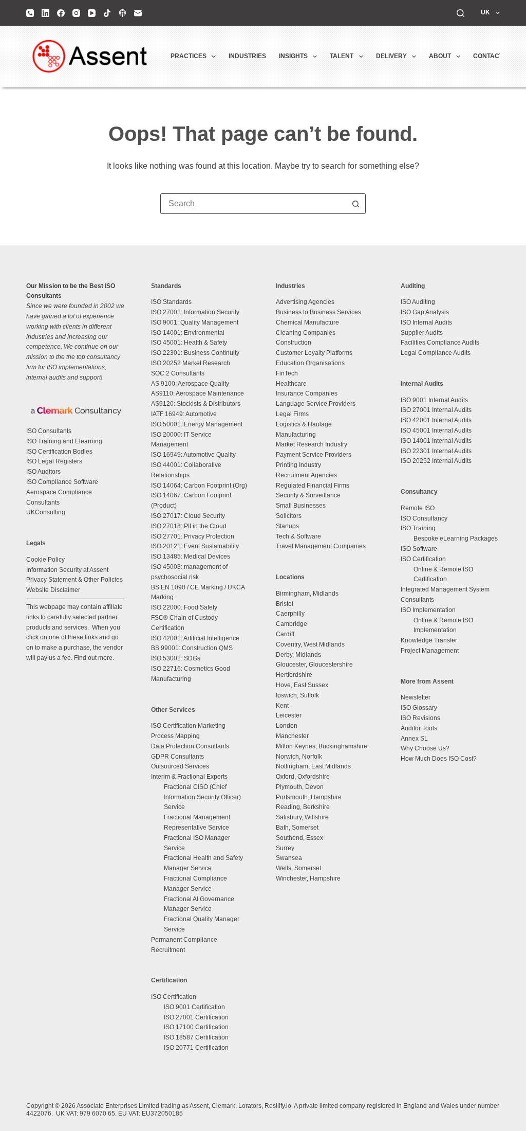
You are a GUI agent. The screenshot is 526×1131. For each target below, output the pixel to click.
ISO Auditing (418, 302)
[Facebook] (61, 13)
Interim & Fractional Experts (189, 776)
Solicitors (289, 515)
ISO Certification (173, 996)
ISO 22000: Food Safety (184, 607)
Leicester (289, 715)
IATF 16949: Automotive (184, 414)
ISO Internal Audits (426, 322)
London (286, 725)
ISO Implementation (428, 610)
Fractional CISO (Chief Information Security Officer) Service (202, 797)
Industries (247, 56)
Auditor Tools (419, 728)
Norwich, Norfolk (299, 756)
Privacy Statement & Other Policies (74, 579)
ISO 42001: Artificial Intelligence (195, 638)
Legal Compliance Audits (436, 352)
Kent (282, 705)
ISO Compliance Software (62, 482)
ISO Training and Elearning (64, 441)
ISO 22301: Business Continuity (195, 352)
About (440, 56)
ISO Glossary (419, 707)
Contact (488, 56)
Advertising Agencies (305, 302)
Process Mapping (175, 736)
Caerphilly (290, 613)
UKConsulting (45, 512)
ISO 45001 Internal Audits (436, 430)
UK (485, 12)
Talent (341, 56)
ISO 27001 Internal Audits (436, 410)
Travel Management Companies (321, 546)
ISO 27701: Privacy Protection (192, 536)
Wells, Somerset (298, 868)
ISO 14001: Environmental (187, 332)
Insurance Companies (306, 393)
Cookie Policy (45, 559)
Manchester (292, 736)
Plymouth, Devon (300, 787)
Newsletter (415, 697)
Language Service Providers (315, 403)
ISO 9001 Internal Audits (434, 400)
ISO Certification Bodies (59, 451)
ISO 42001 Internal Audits (436, 420)
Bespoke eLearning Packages (456, 538)
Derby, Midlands (298, 654)
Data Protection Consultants (190, 746)
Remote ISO (418, 508)
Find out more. (94, 657)
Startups (287, 526)
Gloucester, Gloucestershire (314, 664)
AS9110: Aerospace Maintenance (197, 393)
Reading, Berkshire (303, 807)
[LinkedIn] (45, 13)
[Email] (138, 13)
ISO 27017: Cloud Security (188, 515)
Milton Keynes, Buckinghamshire (321, 746)
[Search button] (355, 203)
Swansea (289, 857)
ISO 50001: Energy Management (196, 424)
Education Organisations (310, 363)
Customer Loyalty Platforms (314, 352)
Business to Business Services (318, 312)
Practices (188, 56)
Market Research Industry (311, 444)
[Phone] (30, 13)
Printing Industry (298, 465)
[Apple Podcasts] (122, 13)
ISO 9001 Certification (194, 1007)
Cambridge (291, 623)
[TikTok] (107, 13)
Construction (293, 342)
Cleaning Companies (305, 332)
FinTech (287, 373)
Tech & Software (298, 536)
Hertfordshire (294, 674)
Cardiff (285, 634)
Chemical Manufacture (307, 322)
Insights (293, 56)
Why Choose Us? (425, 748)
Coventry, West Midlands (310, 644)
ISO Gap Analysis (425, 312)
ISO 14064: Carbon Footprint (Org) (199, 485)
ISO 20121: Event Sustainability (195, 546)
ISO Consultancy (424, 518)
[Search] (460, 13)
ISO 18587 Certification (196, 1037)
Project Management (430, 650)
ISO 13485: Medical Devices (190, 556)
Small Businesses (301, 505)
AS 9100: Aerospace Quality (190, 383)
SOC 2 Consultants (177, 373)
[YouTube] (92, 13)
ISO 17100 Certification (196, 1027)
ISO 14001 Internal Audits (436, 440)
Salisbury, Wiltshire (302, 817)
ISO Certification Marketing (188, 725)
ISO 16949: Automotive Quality (193, 454)
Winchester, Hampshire (308, 878)
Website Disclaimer (53, 590)
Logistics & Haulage (304, 424)
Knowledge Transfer (429, 640)
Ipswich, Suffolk (297, 695)
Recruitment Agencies (306, 475)
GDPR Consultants (177, 756)
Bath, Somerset (297, 827)
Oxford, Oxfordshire (303, 776)
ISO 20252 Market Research (190, 363)
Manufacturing (296, 434)
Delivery (391, 56)
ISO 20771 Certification (196, 1047)
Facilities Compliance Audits (440, 342)
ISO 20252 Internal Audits (436, 460)
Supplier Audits (422, 332)
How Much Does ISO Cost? (439, 758)
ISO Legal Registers (54, 461)
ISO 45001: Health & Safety (189, 342)
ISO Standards (171, 302)
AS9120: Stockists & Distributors (195, 403)
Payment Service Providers (313, 454)
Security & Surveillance (308, 495)
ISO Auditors (43, 471)
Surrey (285, 848)
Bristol (284, 603)
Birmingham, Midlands (307, 593)
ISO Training (418, 528)
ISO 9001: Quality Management (194, 322)
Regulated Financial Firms (312, 485)
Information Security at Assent (67, 569)
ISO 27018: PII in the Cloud (189, 526)
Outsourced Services (180, 766)
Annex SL (414, 738)
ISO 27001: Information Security (195, 312)
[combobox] (253, 203)
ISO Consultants (48, 431)
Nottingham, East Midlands (313, 766)
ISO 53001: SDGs (175, 658)
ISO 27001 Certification (196, 1017)
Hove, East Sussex (302, 685)
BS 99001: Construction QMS (192, 648)
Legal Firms (292, 414)
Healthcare (291, 383)
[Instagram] (76, 13)
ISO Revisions (420, 718)
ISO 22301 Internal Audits (436, 451)
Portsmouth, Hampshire (309, 797)
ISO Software (419, 548)
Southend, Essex (299, 837)
